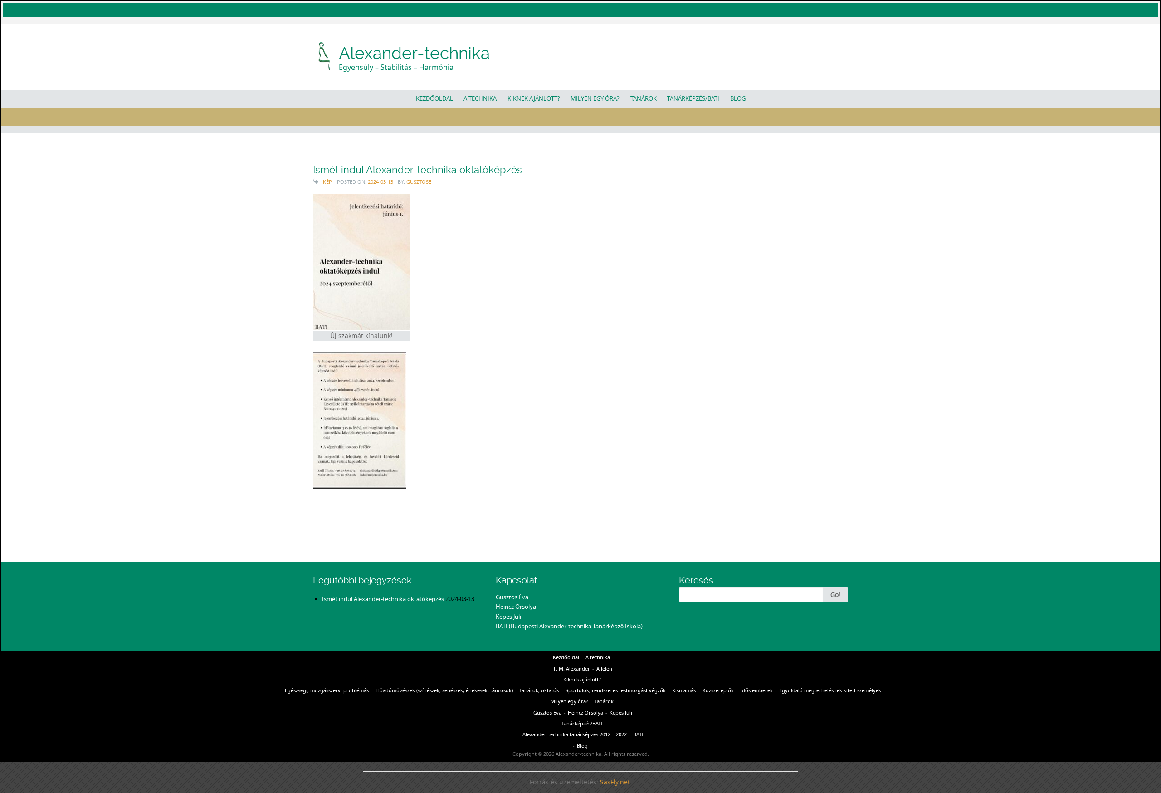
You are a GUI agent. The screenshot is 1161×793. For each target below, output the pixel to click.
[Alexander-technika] (325, 55)
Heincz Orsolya (516, 606)
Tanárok (643, 98)
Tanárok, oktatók (539, 690)
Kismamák (684, 690)
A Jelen (604, 668)
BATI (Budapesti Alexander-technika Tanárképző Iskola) (569, 626)
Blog (738, 98)
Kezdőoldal (434, 98)
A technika (480, 98)
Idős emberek (756, 690)
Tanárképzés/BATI (693, 98)
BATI (638, 734)
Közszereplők (718, 690)
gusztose (418, 181)
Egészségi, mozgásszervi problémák (327, 690)
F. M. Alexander (572, 668)
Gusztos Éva (512, 597)
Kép (327, 181)
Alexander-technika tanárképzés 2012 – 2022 (574, 734)
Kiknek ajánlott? (533, 98)
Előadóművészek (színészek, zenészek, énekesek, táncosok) (444, 690)
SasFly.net (615, 782)
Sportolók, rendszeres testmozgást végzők (616, 690)
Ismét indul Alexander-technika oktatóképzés (417, 170)
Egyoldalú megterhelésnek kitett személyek (830, 690)
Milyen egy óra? (595, 98)
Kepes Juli (508, 616)
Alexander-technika (414, 53)
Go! (835, 594)
